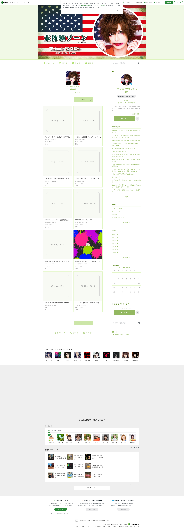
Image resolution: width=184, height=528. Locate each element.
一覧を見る (126, 197)
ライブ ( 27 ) (116, 211)
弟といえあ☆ (116, 177)
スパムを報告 (80, 527)
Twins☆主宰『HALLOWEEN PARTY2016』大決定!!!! (58, 137)
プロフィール (122, 103)
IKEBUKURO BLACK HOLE (84, 220)
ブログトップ (50, 63)
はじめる (60, 509)
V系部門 (126, 100)
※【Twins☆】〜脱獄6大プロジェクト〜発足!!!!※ (126, 191)
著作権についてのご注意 (122, 334)
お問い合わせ (90, 527)
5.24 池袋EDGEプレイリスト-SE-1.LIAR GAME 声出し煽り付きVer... (58, 261)
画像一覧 (77, 63)
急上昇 (59, 430)
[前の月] (119, 268)
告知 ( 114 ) (115, 214)
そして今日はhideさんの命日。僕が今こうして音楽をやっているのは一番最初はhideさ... (88, 303)
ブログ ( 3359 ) (117, 208)
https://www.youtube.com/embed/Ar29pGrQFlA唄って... (58, 303)
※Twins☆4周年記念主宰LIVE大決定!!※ (123, 174)
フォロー (125, 119)
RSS (116, 332)
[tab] (49, 431)
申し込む (123, 509)
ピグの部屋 (131, 103)
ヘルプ (137, 527)
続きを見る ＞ (136, 114)
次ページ (83, 99)
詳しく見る (92, 509)
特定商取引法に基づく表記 (126, 527)
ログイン (178, 2)
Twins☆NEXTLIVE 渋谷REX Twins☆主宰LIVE (58, 178)
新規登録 (168, 2)
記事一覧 (64, 63)
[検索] (138, 63)
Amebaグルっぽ (76, 92)
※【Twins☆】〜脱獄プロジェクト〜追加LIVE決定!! (126, 181)
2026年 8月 (126, 267)
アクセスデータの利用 (110, 527)
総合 (49, 430)
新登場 (54, 430)
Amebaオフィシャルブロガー (127, 96)
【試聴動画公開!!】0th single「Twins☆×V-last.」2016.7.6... (88, 178)
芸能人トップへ (92, 487)
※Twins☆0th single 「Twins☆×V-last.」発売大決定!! (88, 261)
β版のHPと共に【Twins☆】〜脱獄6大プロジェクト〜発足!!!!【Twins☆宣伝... (126, 186)
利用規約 (99, 527)
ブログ (81, 142)
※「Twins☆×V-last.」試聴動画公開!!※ (58, 220)
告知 (50, 142)
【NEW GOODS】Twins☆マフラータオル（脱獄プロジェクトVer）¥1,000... (88, 137)
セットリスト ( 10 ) (118, 217)
